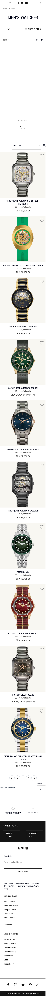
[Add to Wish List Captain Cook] (41, 527)
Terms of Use (9, 939)
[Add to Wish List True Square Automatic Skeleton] (41, 465)
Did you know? (10, 909)
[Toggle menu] (5, 4)
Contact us (33, 834)
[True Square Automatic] (23, 669)
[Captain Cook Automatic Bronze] (23, 362)
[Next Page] (34, 778)
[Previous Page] (12, 778)
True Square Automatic (23, 695)
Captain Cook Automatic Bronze (23, 388)
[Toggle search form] (10, 4)
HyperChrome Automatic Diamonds (23, 449)
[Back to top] (23, 126)
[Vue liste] (42, 40)
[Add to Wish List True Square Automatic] (41, 649)
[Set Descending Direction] (44, 145)
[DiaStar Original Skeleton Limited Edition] (23, 239)
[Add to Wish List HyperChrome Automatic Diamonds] (41, 404)
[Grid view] (37, 40)
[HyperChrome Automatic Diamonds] (23, 423)
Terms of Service (32, 886)
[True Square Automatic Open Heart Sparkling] (23, 175)
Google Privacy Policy (13, 886)
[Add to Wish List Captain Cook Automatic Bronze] (41, 342)
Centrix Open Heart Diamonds (23, 326)
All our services (10, 901)
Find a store (9, 834)
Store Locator (9, 917)
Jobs (6, 959)
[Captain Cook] (23, 546)
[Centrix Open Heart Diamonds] (23, 300)
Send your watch (11, 905)
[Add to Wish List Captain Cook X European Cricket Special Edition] (41, 711)
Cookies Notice (10, 947)
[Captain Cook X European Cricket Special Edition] (23, 730)
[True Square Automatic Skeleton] (23, 485)
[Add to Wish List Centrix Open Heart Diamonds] (41, 281)
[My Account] (41, 4)
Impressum (8, 955)
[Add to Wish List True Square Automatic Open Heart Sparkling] (41, 155)
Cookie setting (10, 951)
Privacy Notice (10, 943)
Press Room (9, 964)
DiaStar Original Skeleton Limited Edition (23, 265)
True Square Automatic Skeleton (23, 511)
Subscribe (23, 871)
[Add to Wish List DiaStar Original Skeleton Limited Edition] (41, 220)
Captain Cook (23, 572)
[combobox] (7, 29)
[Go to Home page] (23, 3)
